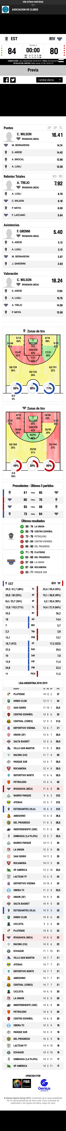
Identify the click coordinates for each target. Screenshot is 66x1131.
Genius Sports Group (44, 1085)
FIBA (22, 1085)
